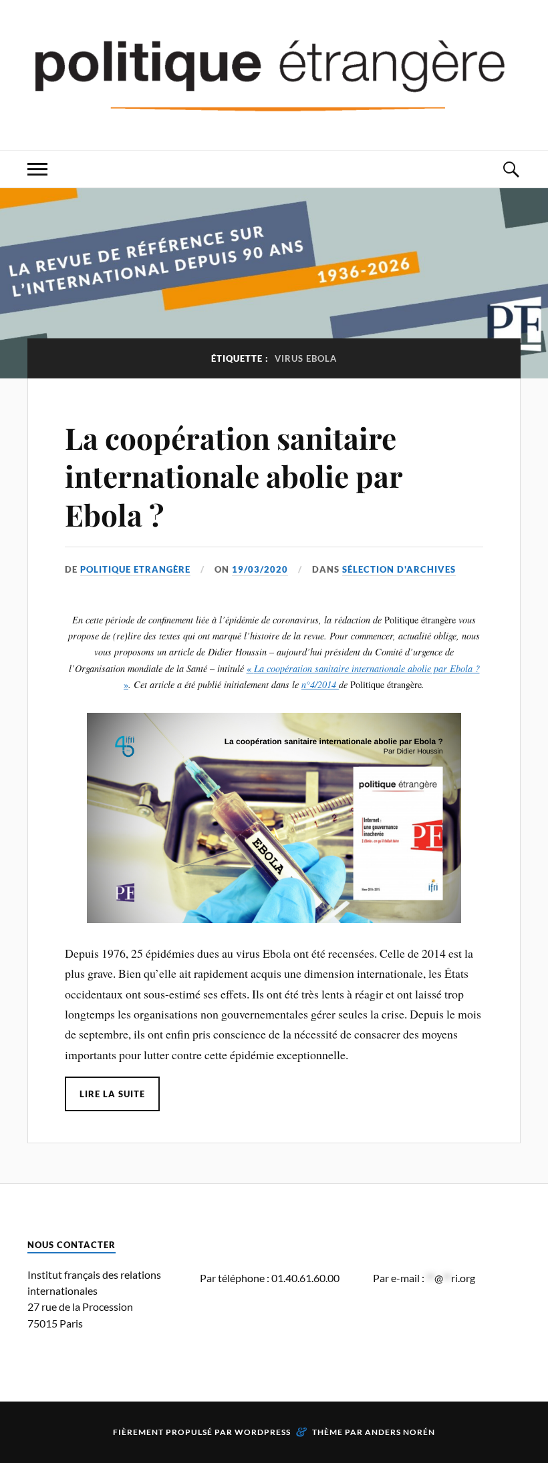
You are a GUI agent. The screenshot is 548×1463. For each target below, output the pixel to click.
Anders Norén (400, 1432)
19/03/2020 (260, 569)
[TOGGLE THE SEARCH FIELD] (511, 169)
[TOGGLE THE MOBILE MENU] (37, 169)
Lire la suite (112, 1094)
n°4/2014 (320, 684)
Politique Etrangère (135, 569)
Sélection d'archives (399, 569)
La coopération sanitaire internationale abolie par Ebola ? (233, 476)
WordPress (263, 1432)
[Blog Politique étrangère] (274, 73)
